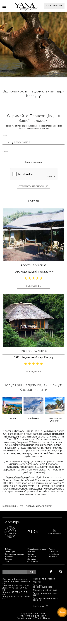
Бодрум (30, 554)
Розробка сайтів (26, 618)
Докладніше (33, 286)
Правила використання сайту (45, 594)
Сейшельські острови (55, 419)
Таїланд (12, 418)
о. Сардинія (32, 561)
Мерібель (53, 556)
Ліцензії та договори (44, 579)
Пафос (52, 549)
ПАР (16, 271)
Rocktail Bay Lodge (33, 266)
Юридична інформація (45, 590)
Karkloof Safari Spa (33, 351)
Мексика (31, 552)
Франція (8, 559)
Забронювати (54, 6)
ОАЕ (7, 561)
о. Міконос (53, 552)
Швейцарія (33, 418)
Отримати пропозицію (33, 186)
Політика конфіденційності (42, 586)
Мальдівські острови (36, 549)
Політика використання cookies (45, 599)
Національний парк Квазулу (37, 271)
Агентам (37, 582)
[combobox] (8, 142)
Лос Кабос (32, 556)
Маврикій (9, 556)
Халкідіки (31, 559)
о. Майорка (54, 554)
